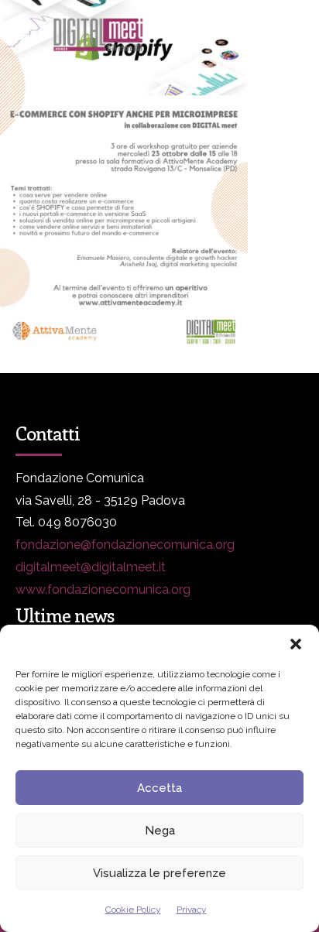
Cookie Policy (133, 909)
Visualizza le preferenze (159, 873)
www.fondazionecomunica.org (102, 589)
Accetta (159, 788)
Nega (160, 831)
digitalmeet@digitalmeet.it (90, 567)
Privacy (192, 909)
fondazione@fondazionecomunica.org (125, 544)
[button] (296, 644)
